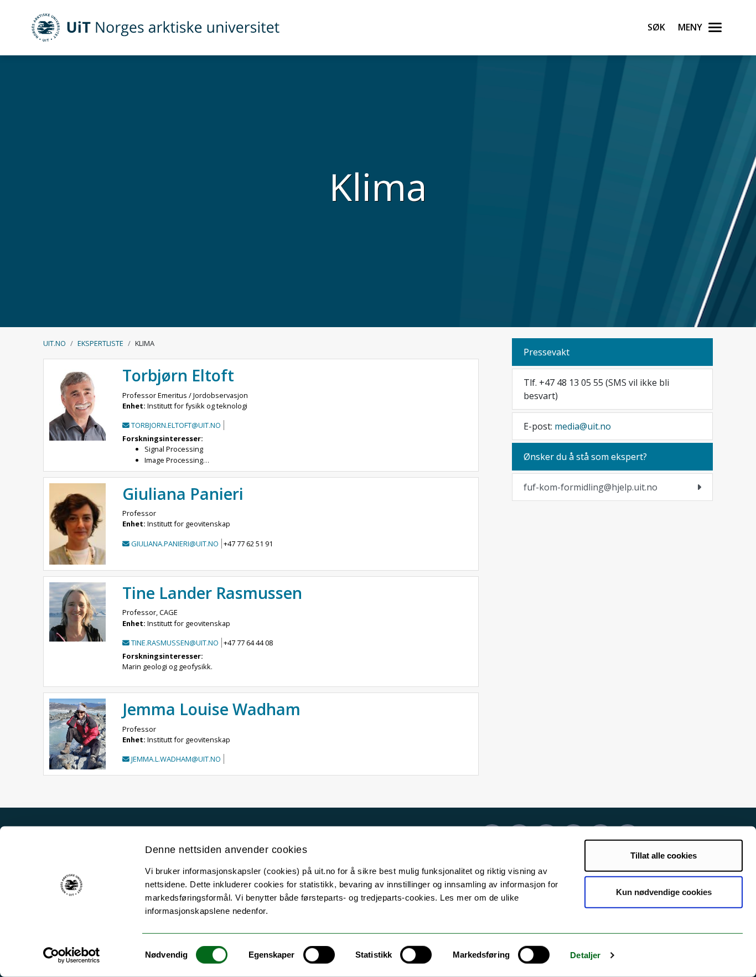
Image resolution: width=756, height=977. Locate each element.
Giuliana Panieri (183, 493)
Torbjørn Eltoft (178, 375)
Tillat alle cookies (663, 855)
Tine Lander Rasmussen (212, 592)
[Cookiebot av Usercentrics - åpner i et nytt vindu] (71, 955)
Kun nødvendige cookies (664, 891)
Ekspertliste (100, 343)
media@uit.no (583, 426)
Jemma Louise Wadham (211, 709)
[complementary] (612, 487)
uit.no (54, 343)
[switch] (319, 955)
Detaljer (585, 955)
